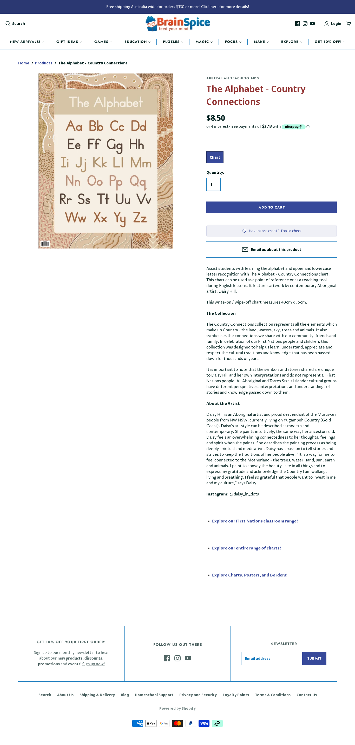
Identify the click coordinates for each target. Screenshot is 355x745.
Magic (202, 41)
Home (23, 62)
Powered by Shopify (177, 708)
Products (43, 62)
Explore (289, 41)
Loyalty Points (236, 694)
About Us (65, 694)
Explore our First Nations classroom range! (255, 521)
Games (101, 41)
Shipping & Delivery (97, 694)
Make (259, 41)
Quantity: (215, 172)
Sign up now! (93, 664)
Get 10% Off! (328, 41)
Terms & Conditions (273, 694)
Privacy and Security (198, 694)
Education (135, 41)
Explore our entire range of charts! (246, 548)
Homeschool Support (154, 694)
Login (336, 23)
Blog (125, 694)
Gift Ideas (67, 41)
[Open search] (8, 23)
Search (18, 23)
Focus (231, 41)
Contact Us (307, 694)
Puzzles (171, 41)
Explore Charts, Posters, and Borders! (249, 575)
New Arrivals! (25, 41)
